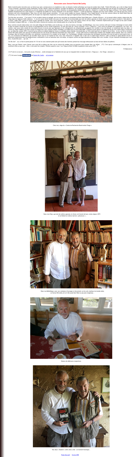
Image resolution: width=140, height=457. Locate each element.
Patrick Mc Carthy (38, 55)
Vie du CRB (75, 455)
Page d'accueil (65, 455)
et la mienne (49, 55)
